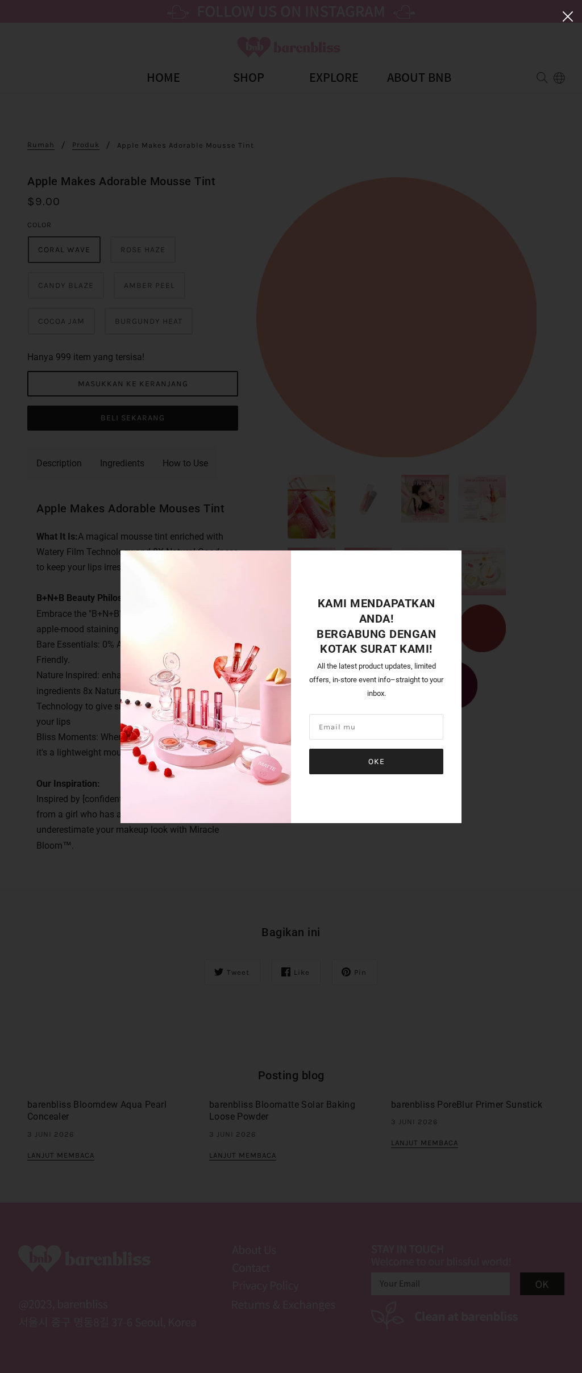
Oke (376, 761)
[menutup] (568, 15)
